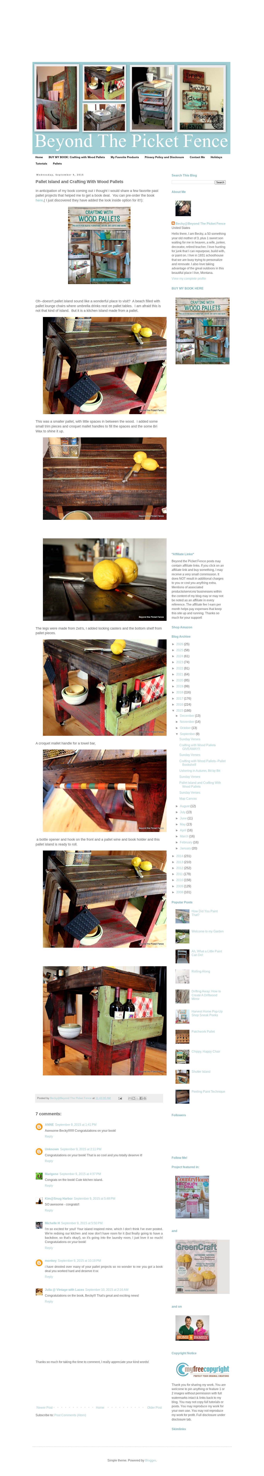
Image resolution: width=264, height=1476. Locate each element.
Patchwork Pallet (203, 1031)
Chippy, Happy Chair (206, 1051)
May (183, 824)
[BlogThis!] (134, 1098)
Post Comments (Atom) (70, 1415)
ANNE (49, 1124)
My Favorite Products (125, 157)
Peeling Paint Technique (208, 1091)
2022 (180, 668)
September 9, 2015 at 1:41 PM (75, 1124)
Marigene (51, 1174)
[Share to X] (137, 1098)
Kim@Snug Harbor (59, 1198)
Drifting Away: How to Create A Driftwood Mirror (206, 995)
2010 (180, 880)
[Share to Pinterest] (145, 1098)
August (185, 806)
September (188, 734)
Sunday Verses (189, 739)
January (186, 848)
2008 (180, 892)
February (186, 842)
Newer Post (45, 1407)
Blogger (150, 1460)
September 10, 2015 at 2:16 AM (106, 1289)
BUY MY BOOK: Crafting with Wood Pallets (77, 157)
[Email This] (130, 1098)
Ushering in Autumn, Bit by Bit (199, 770)
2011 (180, 874)
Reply (49, 1136)
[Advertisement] (132, 27)
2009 (180, 886)
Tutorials (41, 163)
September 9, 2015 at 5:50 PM (81, 1223)
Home (39, 157)
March (184, 836)
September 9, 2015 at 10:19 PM (79, 1260)
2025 (180, 650)
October (186, 728)
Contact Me (197, 157)
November (187, 721)
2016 (180, 704)
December (187, 715)
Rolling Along (201, 971)
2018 (180, 692)
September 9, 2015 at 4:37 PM (80, 1174)
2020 (180, 680)
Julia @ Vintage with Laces (64, 1289)
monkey (51, 1260)
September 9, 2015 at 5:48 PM (94, 1198)
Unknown (52, 1149)
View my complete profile (189, 278)
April (183, 830)
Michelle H (52, 1223)
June (183, 818)
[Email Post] (120, 1098)
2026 (180, 644)
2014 (180, 856)
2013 (180, 862)
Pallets (57, 163)
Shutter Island (201, 1071)
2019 (180, 686)
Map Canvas (188, 798)
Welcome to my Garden (208, 931)
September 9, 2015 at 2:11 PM (80, 1149)
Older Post (154, 1407)
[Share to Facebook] (141, 1098)
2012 (180, 868)
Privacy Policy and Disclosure (164, 157)
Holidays (216, 157)
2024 (180, 656)
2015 (180, 710)
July (183, 812)
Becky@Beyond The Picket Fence (200, 223)
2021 (180, 674)
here (39, 200)
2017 (180, 698)
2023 (180, 662)
